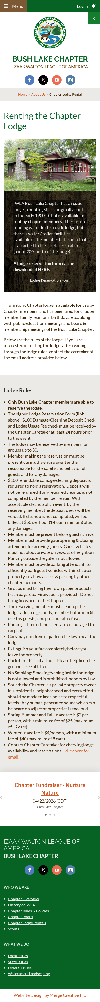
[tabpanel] (50, 795)
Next (99, 797)
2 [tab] (50, 814)
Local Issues (18, 955)
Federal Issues (20, 967)
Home (22, 94)
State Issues (18, 961)
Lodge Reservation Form (50, 280)
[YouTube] (57, 80)
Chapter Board (20, 916)
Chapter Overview (23, 898)
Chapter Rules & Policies (28, 910)
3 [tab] (54, 814)
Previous (1, 797)
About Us (38, 94)
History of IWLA (21, 904)
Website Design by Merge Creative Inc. (50, 995)
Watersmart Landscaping (29, 973)
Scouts (13, 928)
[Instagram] (70, 80)
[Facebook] (29, 80)
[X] (43, 80)
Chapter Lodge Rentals (27, 922)
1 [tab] (45, 814)
